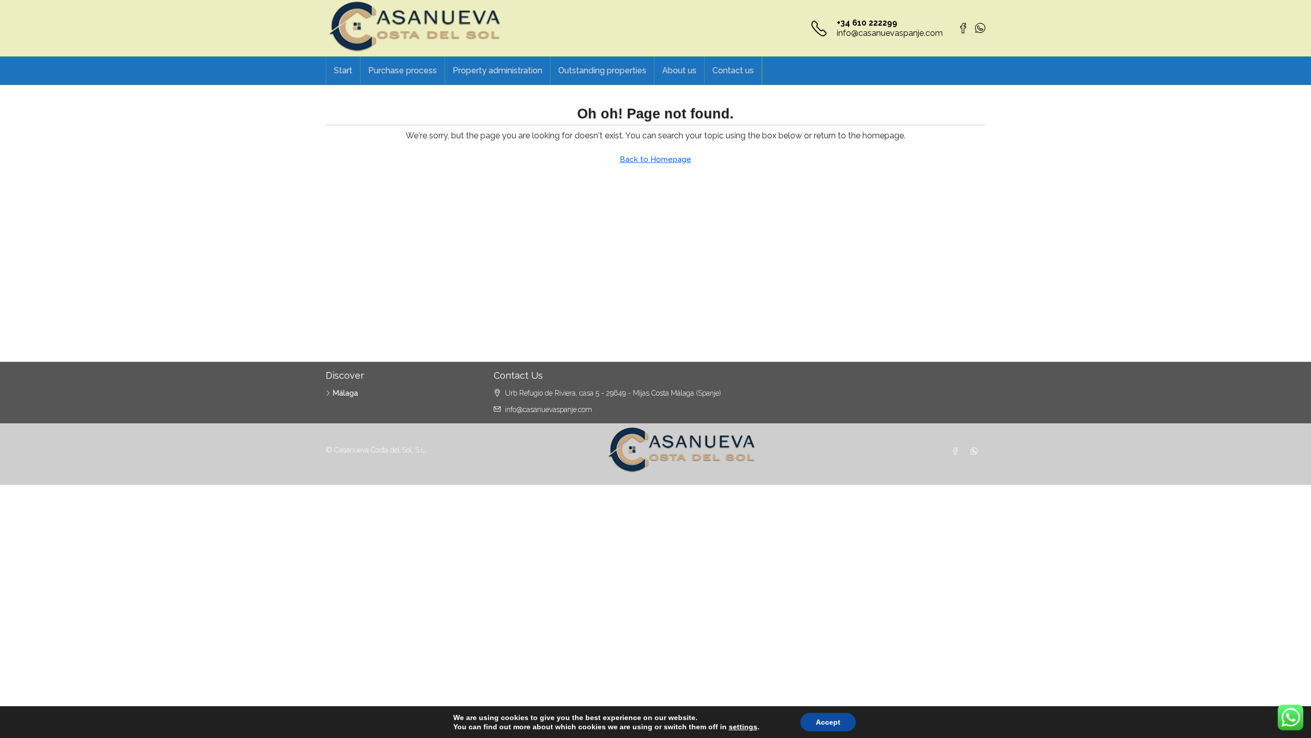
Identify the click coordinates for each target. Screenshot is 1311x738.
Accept (828, 722)
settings (743, 727)
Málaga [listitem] (345, 393)
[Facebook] (957, 451)
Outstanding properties (602, 70)
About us (679, 70)
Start (343, 70)
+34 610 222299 (867, 23)
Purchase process (402, 70)
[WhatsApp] (976, 451)
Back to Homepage (655, 159)
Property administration (497, 70)
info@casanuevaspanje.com (890, 33)
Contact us (733, 70)
